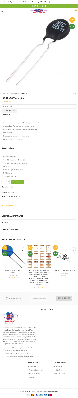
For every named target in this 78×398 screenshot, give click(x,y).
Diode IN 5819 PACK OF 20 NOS (64, 270)
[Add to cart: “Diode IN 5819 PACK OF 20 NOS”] (73, 251)
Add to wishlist (8, 187)
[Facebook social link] (33, 6)
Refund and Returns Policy (36, 370)
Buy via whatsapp (59, 373)
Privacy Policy (32, 366)
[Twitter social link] (35, 6)
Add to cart (17, 181)
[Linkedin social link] (40, 6)
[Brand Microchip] (13, 298)
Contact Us (31, 377)
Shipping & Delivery (11, 229)
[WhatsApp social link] (42, 6)
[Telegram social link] (45, 6)
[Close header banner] (75, 2)
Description (7, 205)
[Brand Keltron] (39, 298)
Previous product (71, 94)
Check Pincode (9, 110)
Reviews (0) (6, 223)
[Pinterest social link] (37, 6)
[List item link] (19, 353)
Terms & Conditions (34, 373)
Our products (58, 366)
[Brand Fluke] (64, 298)
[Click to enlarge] (5, 87)
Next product (75, 94)
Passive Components (13, 93)
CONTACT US (58, 370)
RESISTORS (24, 93)
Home (3, 93)
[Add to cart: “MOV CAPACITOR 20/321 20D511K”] (23, 251)
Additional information (12, 216)
